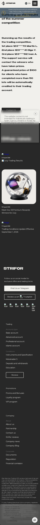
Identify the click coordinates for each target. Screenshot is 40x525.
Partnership (11, 428)
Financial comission (14, 463)
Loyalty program (13, 397)
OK (20, 136)
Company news (13, 441)
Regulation (11, 459)
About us (10, 424)
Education (10, 368)
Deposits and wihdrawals (17, 363)
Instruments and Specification (19, 355)
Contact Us (11, 110)
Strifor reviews (12, 437)
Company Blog (12, 446)
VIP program (11, 402)
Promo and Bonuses (15, 393)
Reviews (14, 375)
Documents (11, 455)
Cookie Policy (12, 520)
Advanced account (14, 337)
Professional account (15, 341)
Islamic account (13, 346)
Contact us (11, 433)
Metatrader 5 (11, 359)
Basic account (12, 333)
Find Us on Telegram (20, 288)
